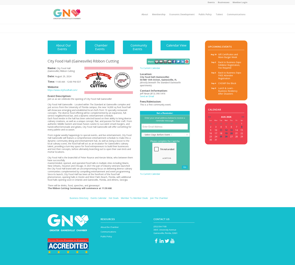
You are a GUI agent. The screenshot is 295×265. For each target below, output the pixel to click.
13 (231, 130)
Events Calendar (98, 198)
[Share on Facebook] (174, 61)
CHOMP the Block (227, 83)
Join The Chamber (159, 198)
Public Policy (106, 236)
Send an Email (147, 96)
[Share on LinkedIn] (182, 61)
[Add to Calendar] (165, 61)
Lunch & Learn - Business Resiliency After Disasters (227, 91)
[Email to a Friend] (161, 61)
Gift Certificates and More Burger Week (228, 56)
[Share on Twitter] (178, 61)
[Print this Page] (157, 61)
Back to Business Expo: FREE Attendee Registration (229, 75)
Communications (108, 231)
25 (221, 136)
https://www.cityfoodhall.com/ (62, 90)
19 (226, 133)
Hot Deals (114, 198)
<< (209, 116)
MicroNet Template (58, 28)
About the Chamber (110, 227)
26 (226, 136)
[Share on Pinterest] (187, 61)
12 (226, 130)
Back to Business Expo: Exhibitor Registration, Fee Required (229, 65)
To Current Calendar (150, 68)
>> (243, 116)
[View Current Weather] (169, 61)
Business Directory (79, 198)
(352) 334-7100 (159, 226)
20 (231, 133)
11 (221, 130)
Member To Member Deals (134, 198)
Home (226, 28)
